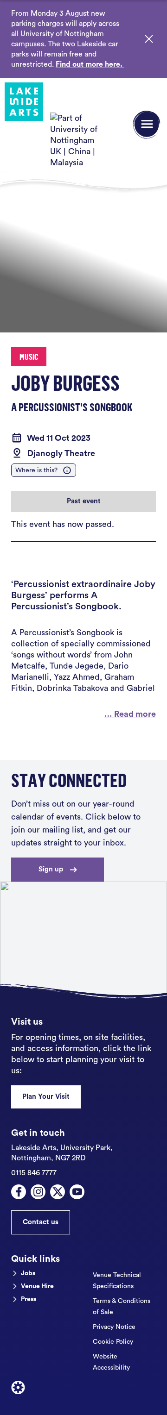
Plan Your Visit (46, 1096)
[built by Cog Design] (18, 1388)
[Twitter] (57, 1191)
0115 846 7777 (34, 1173)
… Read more (130, 714)
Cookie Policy (113, 1342)
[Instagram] (38, 1191)
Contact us (40, 1222)
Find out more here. (90, 64)
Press (28, 1299)
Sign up (51, 869)
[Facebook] (18, 1191)
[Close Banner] (149, 39)
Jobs (28, 1273)
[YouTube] (77, 1191)
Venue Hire (37, 1286)
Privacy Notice (114, 1327)
